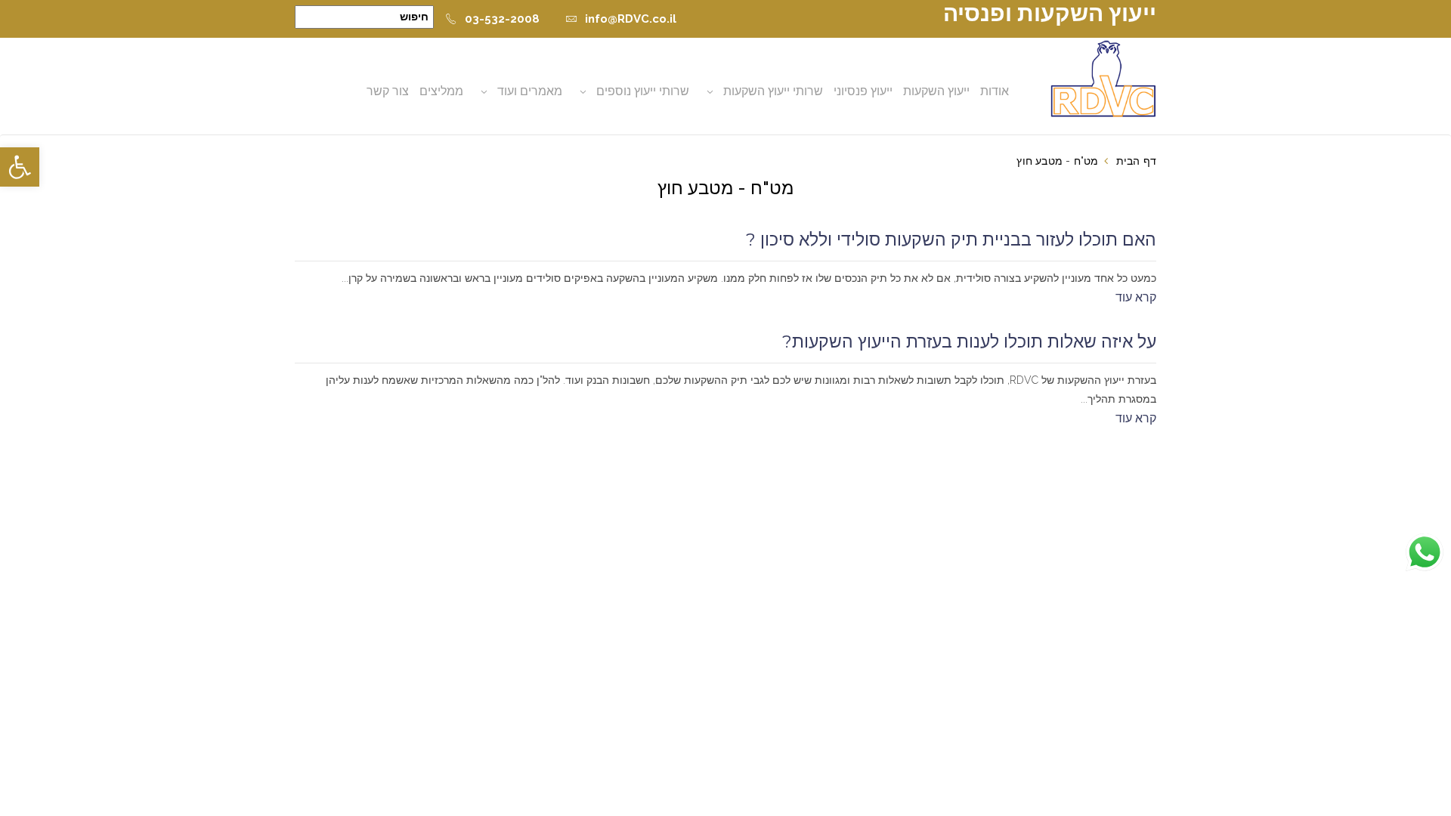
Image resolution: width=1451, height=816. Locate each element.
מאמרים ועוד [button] (529, 91)
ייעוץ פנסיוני (863, 91)
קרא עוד (1135, 297)
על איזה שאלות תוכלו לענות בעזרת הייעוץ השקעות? (969, 341)
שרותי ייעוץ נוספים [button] (642, 91)
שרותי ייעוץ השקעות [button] (773, 91)
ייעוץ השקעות (936, 91)
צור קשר (388, 91)
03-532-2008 (502, 19)
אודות (994, 91)
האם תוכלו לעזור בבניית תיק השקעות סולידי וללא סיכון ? (951, 239)
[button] (19, 167)
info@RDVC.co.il (630, 19)
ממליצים (441, 91)
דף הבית (1136, 161)
